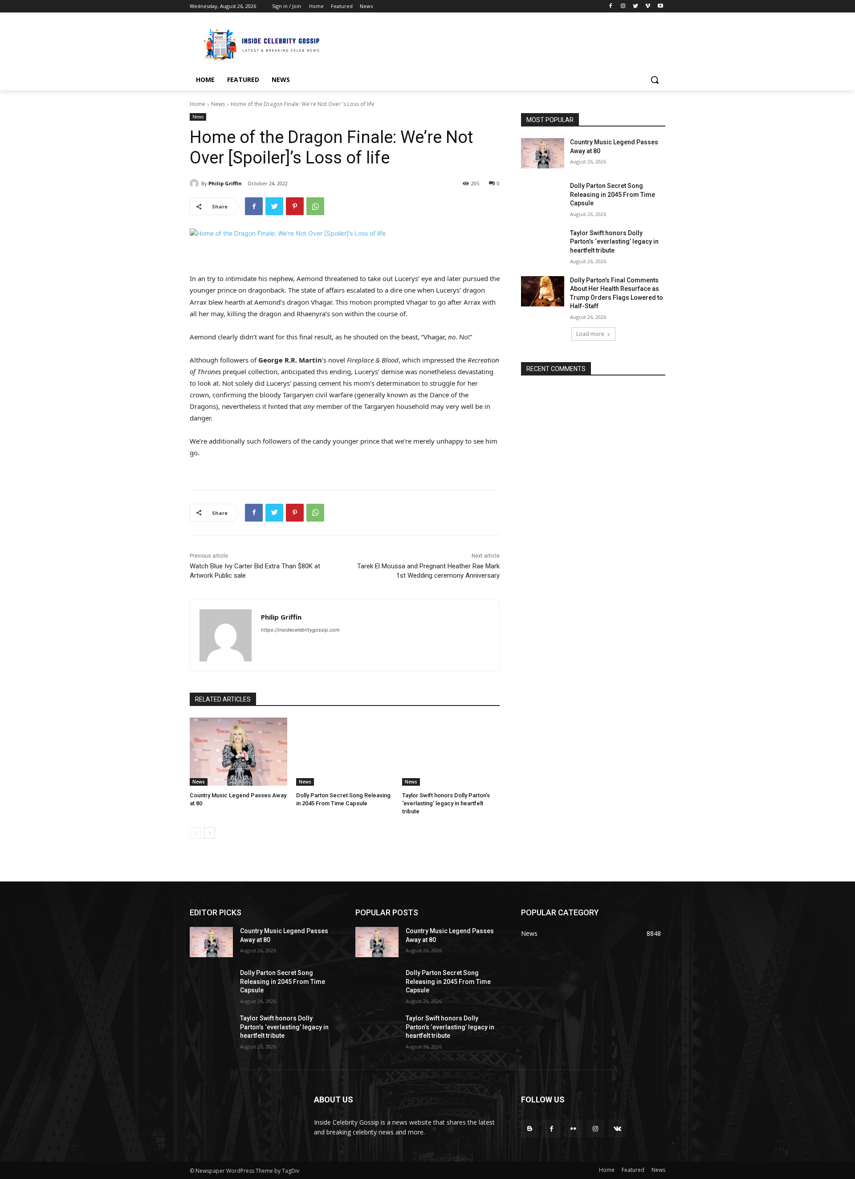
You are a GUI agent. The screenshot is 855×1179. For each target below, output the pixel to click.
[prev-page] (195, 833)
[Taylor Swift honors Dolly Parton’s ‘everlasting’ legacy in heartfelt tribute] (451, 752)
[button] (654, 79)
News (218, 104)
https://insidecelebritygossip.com (300, 630)
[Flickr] (573, 1128)
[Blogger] (529, 1128)
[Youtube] (660, 6)
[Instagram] (623, 6)
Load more (590, 334)
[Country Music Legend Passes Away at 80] (238, 752)
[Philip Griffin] (195, 183)
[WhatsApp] (315, 206)
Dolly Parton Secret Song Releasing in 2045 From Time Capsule (612, 194)
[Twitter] (636, 6)
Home (197, 104)
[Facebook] (611, 6)
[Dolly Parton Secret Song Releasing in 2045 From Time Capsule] (345, 752)
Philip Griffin (225, 183)
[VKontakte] (617, 1128)
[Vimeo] (648, 6)
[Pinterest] (295, 206)
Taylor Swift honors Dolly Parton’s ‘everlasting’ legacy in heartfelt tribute (446, 803)
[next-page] (209, 833)
